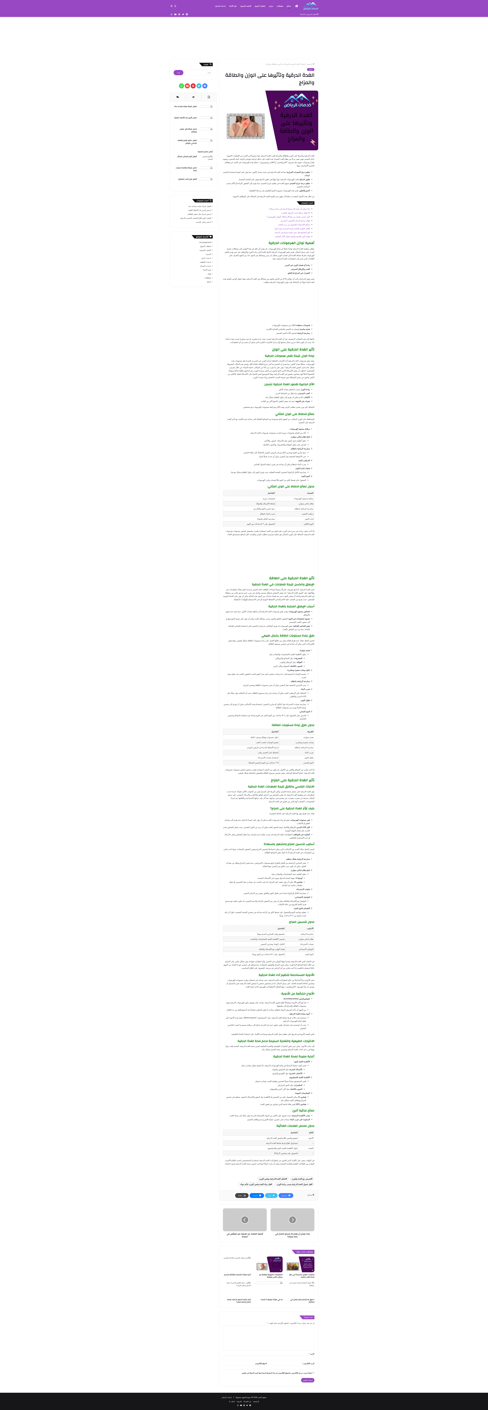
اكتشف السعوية (245, 6)
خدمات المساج (220, 6)
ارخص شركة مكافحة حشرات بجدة (186, 169)
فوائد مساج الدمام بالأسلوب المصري (295, 220)
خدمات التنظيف (205, 262)
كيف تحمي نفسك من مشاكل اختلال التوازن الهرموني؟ (288, 216)
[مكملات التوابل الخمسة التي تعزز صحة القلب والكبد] (300, 1264)
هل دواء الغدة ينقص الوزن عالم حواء (255, 1184)
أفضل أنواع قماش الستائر (187, 156)
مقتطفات (280, 6)
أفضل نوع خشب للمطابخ (187, 179)
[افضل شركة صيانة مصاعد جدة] (206, 110)
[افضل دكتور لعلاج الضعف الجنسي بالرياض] (206, 144)
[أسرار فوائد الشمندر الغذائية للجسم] (237, 1264)
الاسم (311, 1354)
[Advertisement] (244, 37)
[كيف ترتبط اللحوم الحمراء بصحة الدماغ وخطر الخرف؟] (237, 1289)
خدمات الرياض (227, 1397)
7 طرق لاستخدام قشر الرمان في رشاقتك (302, 1301)
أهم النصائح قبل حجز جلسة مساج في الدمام (292, 232)
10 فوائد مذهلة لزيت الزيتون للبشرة (295, 213)
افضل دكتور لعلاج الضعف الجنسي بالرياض (187, 142)
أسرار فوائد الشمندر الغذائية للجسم (237, 1274)
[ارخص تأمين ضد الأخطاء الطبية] (206, 121)
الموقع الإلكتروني (261, 1363)
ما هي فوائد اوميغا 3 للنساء (272, 1299)
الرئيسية (310, 64)
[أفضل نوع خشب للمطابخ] (206, 182)
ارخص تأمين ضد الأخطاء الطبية (185, 117)
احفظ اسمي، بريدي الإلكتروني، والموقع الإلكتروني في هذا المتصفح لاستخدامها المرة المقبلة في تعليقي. (276, 1373)
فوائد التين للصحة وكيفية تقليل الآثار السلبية (292, 236)
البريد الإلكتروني (308, 1363)
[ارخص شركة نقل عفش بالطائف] (206, 132)
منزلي (271, 6)
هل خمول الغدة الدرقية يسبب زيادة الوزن (294, 1184)
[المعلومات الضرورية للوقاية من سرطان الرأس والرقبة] (269, 1264)
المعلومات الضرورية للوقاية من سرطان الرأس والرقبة (271, 1276)
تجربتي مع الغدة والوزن (301, 1178)
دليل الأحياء (233, 6)
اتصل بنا (232, 1401)
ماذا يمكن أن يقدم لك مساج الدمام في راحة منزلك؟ (289, 209)
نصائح (289, 6)
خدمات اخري (206, 258)
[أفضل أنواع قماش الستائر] (206, 160)
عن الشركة (247, 1401)
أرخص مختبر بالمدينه (205, 151)
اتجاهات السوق (260, 6)
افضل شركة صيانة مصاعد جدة (185, 106)
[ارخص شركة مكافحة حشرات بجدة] (206, 171)
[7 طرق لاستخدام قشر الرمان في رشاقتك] (300, 1289)
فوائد (209, 274)
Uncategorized (205, 242)
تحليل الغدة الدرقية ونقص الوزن (272, 1178)
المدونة (208, 254)
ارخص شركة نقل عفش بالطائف (188, 130)
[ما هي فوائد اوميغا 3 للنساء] (269, 1289)
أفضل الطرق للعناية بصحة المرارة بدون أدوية (292, 228)
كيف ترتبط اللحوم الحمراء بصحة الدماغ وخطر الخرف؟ (239, 1301)
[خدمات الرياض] (310, 6)
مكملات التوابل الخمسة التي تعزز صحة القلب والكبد (301, 1276)
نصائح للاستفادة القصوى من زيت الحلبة (294, 224)
